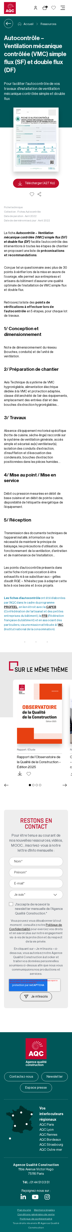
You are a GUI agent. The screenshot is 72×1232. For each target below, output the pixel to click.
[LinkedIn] (23, 1197)
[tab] (30, 785)
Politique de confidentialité (36, 1219)
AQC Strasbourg (51, 1144)
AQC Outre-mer (50, 1149)
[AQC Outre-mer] (10, 1139)
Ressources (48, 24)
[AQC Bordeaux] (15, 1126)
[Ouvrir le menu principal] (63, 8)
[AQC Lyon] (27, 1124)
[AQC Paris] (21, 1112)
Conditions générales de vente (36, 1214)
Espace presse (36, 1087)
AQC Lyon (46, 1129)
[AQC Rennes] (13, 1115)
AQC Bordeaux (50, 1139)
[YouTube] (35, 1197)
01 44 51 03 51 (39, 1182)
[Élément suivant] (65, 785)
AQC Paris (46, 1124)
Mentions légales (44, 1210)
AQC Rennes (48, 1134)
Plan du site (24, 1210)
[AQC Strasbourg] (32, 1114)
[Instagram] (47, 1197)
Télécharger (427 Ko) (40, 183)
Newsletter (55, 1076)
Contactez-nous (21, 1076)
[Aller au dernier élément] (6, 785)
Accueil (28, 24)
